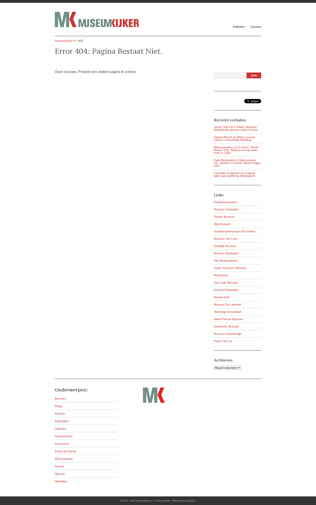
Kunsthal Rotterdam (226, 290)
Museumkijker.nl (65, 40)
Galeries (60, 428)
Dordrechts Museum (226, 326)
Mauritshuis (221, 275)
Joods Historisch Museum (230, 268)
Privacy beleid (162, 500)
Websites (61, 481)
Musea (59, 466)
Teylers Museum (224, 216)
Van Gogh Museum (226, 282)
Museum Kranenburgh (227, 333)
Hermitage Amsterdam (228, 312)
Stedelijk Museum (225, 246)
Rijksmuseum (222, 224)
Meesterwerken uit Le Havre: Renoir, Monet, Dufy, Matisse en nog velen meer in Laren (236, 150)
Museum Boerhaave (226, 253)
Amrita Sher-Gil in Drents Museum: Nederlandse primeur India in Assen (236, 128)
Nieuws (60, 474)
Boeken (60, 413)
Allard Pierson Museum (228, 319)
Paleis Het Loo (223, 341)
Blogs (58, 406)
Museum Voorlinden (226, 209)
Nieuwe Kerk (222, 297)
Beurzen (60, 398)
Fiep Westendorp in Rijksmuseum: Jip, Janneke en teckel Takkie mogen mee (237, 163)
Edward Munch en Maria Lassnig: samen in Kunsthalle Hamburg (234, 139)
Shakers (190, 500)
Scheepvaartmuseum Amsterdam (234, 231)
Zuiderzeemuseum (225, 202)
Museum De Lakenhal (227, 304)
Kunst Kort (62, 443)
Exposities (62, 421)
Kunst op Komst (65, 451)
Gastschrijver (64, 436)
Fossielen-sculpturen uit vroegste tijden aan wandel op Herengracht (234, 174)
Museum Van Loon (225, 238)
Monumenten (64, 458)
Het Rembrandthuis (226, 260)
